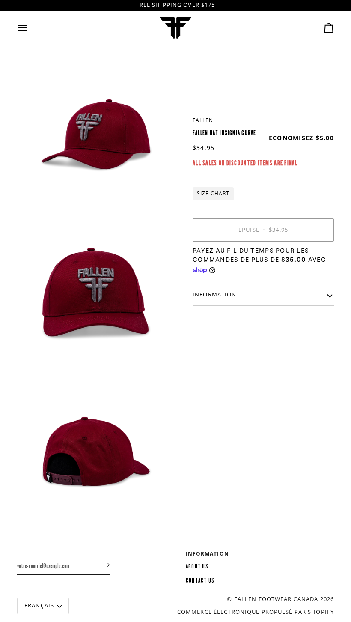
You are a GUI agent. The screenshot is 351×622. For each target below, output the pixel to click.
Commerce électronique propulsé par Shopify (255, 612)
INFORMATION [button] (207, 553)
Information (214, 294)
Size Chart (213, 193)
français (39, 605)
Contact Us (200, 580)
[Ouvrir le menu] (30, 28)
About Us (197, 566)
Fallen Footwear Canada (276, 599)
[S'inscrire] (102, 565)
